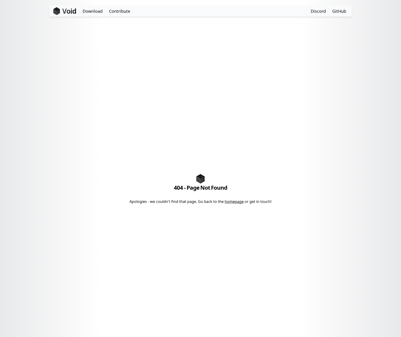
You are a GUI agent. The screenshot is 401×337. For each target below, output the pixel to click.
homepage (234, 201)
